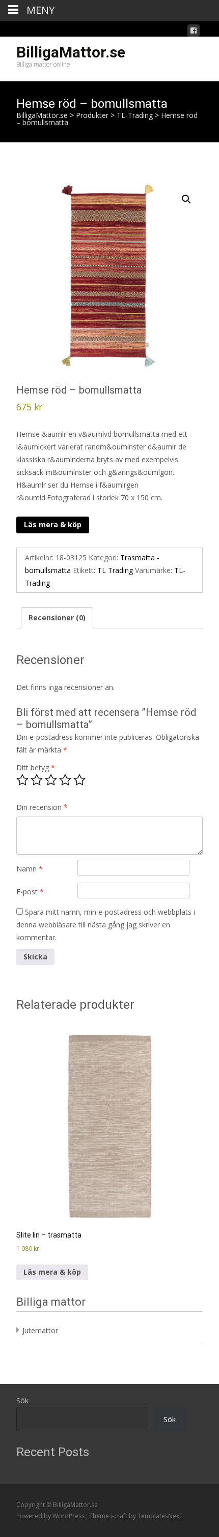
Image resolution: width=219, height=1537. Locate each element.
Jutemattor (40, 1330)
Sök (22, 1400)
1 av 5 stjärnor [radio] (22, 780)
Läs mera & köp (52, 524)
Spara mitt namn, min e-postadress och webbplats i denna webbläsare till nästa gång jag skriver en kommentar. (105, 924)
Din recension (42, 807)
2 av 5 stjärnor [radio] (37, 780)
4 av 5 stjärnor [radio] (65, 780)
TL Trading (115, 570)
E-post (30, 891)
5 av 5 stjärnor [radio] (79, 780)
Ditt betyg (35, 767)
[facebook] (193, 32)
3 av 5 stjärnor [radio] (51, 780)
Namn (29, 868)
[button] (186, 199)
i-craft (120, 1516)
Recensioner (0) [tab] (57, 617)
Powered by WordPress (51, 1516)
